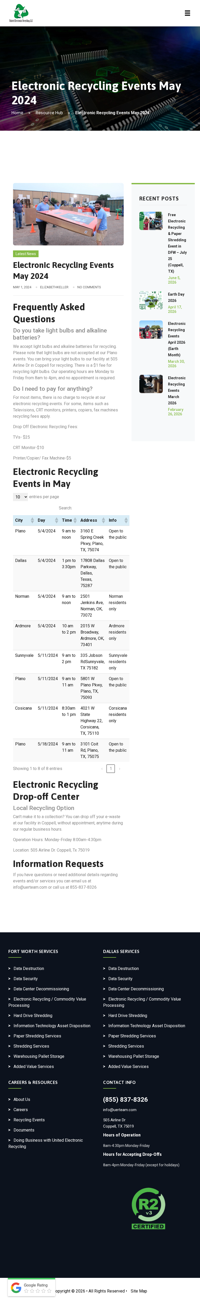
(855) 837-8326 (125, 1099)
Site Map (139, 1291)
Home (17, 112)
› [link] (119, 768)
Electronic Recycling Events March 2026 (177, 390)
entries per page (44, 496)
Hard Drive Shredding (33, 1015)
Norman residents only (117, 602)
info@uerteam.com (119, 1109)
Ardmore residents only (117, 632)
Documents (24, 1130)
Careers (21, 1109)
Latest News (26, 254)
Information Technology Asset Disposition (52, 1025)
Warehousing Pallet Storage (39, 1056)
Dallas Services (121, 951)
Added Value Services (34, 1066)
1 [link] (111, 768)
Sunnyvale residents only (118, 661)
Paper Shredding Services (37, 1035)
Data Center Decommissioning (41, 988)
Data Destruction (29, 968)
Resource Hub (49, 112)
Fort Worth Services (33, 951)
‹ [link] (102, 768)
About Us (22, 1099)
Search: (65, 507)
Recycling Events (29, 1119)
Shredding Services (31, 1046)
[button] (32, 520)
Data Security (26, 978)
